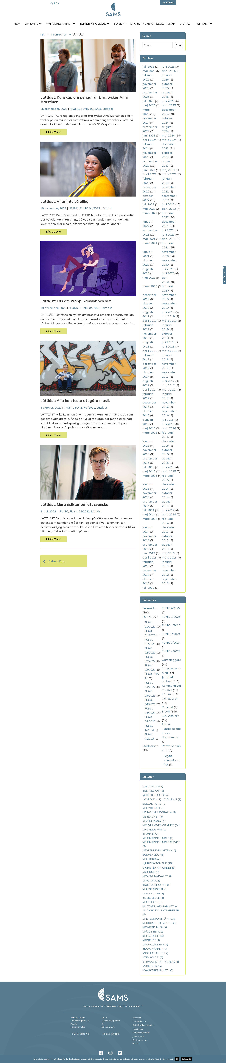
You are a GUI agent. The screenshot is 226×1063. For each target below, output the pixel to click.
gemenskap (154, 854)
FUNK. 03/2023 (91, 109)
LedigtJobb (154, 893)
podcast (152, 923)
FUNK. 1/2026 (171, 625)
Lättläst (107, 109)
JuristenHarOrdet (159, 867)
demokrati (154, 808)
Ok (177, 1059)
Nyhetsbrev (170, 698)
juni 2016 (168, 424)
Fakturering (137, 1029)
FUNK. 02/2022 (80, 511)
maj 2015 (149, 471)
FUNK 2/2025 (171, 608)
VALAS (172, 961)
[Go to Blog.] (59, 34)
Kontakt (202, 23)
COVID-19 (173, 799)
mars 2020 (150, 286)
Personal (136, 1017)
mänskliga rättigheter (161, 912)
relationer (154, 935)
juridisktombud (158, 863)
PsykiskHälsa (156, 927)
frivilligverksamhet (162, 825)
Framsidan (150, 608)
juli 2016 (168, 419)
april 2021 (169, 239)
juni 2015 (168, 467)
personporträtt (159, 918)
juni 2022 (168, 204)
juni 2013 (149, 553)
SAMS (166, 711)
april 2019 (150, 320)
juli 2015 (148, 467)
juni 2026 (168, 66)
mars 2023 (169, 174)
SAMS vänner (155, 948)
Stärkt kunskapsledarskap (152, 23)
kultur (152, 880)
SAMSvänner (156, 944)
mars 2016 (150, 432)
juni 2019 (168, 312)
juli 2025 (148, 101)
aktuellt (153, 786)
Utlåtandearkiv (139, 1021)
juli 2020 (168, 269)
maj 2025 (149, 105)
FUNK (151, 833)
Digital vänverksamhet (172, 760)
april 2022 (169, 208)
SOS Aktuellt (170, 716)
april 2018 (150, 351)
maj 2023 (168, 170)
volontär (153, 966)
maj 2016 (149, 428)
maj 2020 (149, 277)
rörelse (152, 940)
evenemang (155, 821)
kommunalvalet (158, 876)
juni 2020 (168, 273)
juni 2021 (168, 234)
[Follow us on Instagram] (110, 1053)
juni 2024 (149, 135)
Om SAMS (32, 23)
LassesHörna (156, 889)
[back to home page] (113, 994)
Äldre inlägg (56, 561)
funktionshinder (158, 838)
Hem (17, 23)
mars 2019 (169, 320)
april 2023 (150, 174)
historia (152, 859)
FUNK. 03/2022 (85, 407)
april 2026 (169, 71)
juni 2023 (149, 170)
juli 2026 (148, 66)
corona (152, 799)
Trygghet (153, 961)
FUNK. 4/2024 (171, 651)
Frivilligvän (155, 829)
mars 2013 (169, 557)
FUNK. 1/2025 (171, 617)
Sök (56, 3)
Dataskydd (186, 1059)
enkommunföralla (160, 812)
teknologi (153, 957)
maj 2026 (149, 71)
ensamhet (153, 816)
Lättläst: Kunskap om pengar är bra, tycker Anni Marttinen (84, 99)
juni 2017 (168, 381)
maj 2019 (168, 316)
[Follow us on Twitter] (120, 1053)
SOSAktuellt (156, 953)
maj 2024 (168, 135)
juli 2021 (168, 230)
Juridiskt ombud (93, 23)
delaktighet (155, 803)
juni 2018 (168, 346)
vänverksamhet (158, 970)
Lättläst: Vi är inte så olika (64, 201)
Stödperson (150, 746)
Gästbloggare (171, 660)
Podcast (167, 707)
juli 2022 (148, 204)
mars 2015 (150, 475)
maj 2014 (149, 514)
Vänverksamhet (59, 23)
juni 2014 (168, 510)
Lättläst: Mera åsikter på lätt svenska (74, 504)
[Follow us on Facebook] (101, 1053)
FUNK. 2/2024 (171, 634)
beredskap (154, 790)
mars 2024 (169, 140)
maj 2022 (149, 208)
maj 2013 (168, 553)
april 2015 (169, 471)
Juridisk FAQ (138, 1036)
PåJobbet (153, 931)
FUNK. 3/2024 (171, 642)
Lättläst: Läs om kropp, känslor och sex (75, 301)
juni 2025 (168, 101)
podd (170, 923)
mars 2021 (150, 243)
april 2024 (150, 140)
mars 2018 (169, 351)
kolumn (151, 872)
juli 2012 (148, 587)
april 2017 (150, 389)
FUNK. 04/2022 (90, 208)
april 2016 (169, 428)
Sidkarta (168, 2)
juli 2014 (148, 510)
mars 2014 (150, 519)
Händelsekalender (140, 1032)
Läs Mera (56, 132)
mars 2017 (169, 389)
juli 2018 (168, 342)
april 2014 (169, 514)
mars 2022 (150, 213)
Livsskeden (154, 897)
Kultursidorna (157, 884)
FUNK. (118, 23)
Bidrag (185, 23)
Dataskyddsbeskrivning (143, 1025)
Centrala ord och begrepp (140, 1041)
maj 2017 (168, 385)
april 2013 (150, 557)
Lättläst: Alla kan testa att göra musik (75, 400)
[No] (222, 1059)
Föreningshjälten (160, 850)
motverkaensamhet (161, 906)
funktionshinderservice (161, 844)
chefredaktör (157, 795)
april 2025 (169, 105)
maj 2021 (149, 239)
